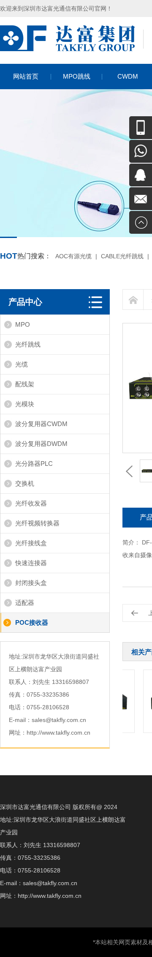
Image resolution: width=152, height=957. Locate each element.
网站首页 (25, 76)
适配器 (24, 602)
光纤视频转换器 (37, 523)
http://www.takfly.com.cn (58, 732)
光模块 (24, 403)
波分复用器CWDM (41, 423)
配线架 (24, 384)
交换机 (24, 483)
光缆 (21, 364)
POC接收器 (31, 622)
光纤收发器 (31, 503)
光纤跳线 (28, 344)
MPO (22, 324)
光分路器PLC (34, 463)
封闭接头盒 (31, 582)
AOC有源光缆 (73, 256)
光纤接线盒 (31, 543)
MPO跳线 (76, 76)
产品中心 (25, 301)
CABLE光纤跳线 (122, 256)
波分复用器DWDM (41, 443)
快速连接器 (31, 562)
